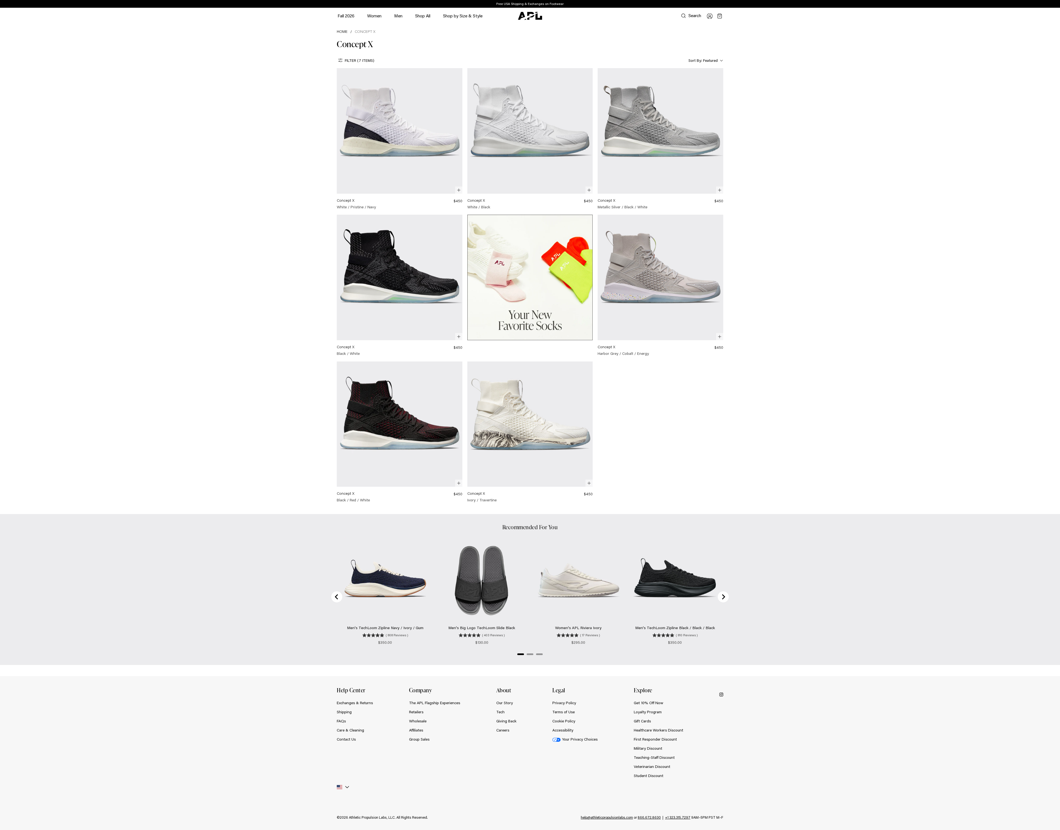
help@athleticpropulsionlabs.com (607, 817)
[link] (399, 139)
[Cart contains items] (719, 16)
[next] (724, 4)
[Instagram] (721, 694)
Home (342, 31)
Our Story (504, 702)
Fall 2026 (346, 15)
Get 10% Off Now (648, 702)
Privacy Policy (564, 702)
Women (374, 18)
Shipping (344, 711)
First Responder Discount (655, 739)
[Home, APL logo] (530, 16)
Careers (502, 730)
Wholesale (417, 721)
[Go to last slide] (336, 596)
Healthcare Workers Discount (658, 730)
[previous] (711, 4)
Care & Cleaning (350, 730)
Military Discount (648, 748)
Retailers (416, 711)
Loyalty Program (648, 711)
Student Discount (648, 775)
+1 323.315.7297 (677, 817)
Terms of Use (563, 711)
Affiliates (416, 730)
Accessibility (562, 730)
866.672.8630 (649, 817)
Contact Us (346, 739)
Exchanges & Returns (355, 702)
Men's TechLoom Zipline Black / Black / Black (675, 627)
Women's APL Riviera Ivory (578, 627)
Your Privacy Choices (580, 739)
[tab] (520, 654)
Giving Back (506, 721)
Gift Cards (642, 721)
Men (398, 18)
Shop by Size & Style (463, 18)
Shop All (422, 15)
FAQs (341, 721)
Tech (500, 711)
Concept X (365, 31)
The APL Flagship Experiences (434, 702)
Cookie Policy (563, 721)
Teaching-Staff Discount (654, 757)
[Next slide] (723, 596)
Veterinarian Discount (652, 766)
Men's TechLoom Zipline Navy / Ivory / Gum (385, 627)
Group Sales (419, 739)
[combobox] (705, 60)
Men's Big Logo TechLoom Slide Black (481, 627)
